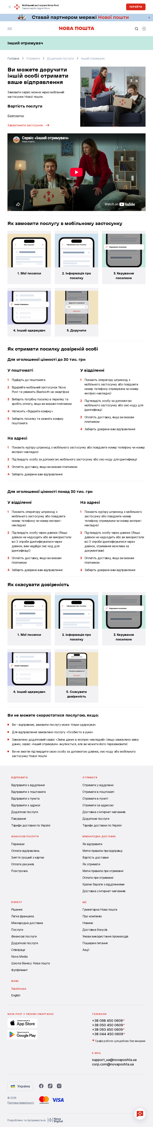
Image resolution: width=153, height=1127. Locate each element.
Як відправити (92, 844)
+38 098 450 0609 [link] (107, 1021)
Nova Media (19, 956)
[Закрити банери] (149, 17)
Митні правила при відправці (102, 851)
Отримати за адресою (98, 805)
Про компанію (92, 916)
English (15, 995)
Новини (87, 923)
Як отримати (91, 864)
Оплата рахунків (22, 864)
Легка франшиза (22, 916)
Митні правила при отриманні (102, 871)
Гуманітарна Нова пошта (99, 909)
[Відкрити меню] (9, 29)
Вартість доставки (95, 857)
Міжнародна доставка (27, 923)
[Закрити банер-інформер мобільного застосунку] (9, 7)
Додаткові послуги (24, 812)
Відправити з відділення (28, 785)
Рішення (16, 909)
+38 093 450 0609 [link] (107, 1029)
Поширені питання (95, 943)
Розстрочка (19, 871)
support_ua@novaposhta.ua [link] (114, 1060)
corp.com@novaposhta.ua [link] (113, 1064)
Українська (18, 988)
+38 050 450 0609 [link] (107, 1025)
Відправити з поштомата (28, 792)
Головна (13, 58)
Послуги (17, 929)
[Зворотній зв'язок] (140, 1114)
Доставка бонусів (94, 929)
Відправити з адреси (25, 805)
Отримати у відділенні (97, 785)
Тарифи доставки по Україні (30, 825)
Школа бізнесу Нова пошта (30, 963)
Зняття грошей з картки (27, 857)
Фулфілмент (19, 970)
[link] (76, 17)
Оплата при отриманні (97, 877)
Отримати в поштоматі (98, 792)
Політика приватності (20, 1102)
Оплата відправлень (25, 851)
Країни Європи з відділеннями (103, 884)
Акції (85, 950)
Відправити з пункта (25, 798)
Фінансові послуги (24, 936)
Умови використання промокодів (105, 936)
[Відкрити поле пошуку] (136, 28)
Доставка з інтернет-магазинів (104, 812)
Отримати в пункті (95, 798)
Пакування (18, 818)
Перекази (17, 844)
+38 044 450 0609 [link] (107, 1034)
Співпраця (18, 950)
